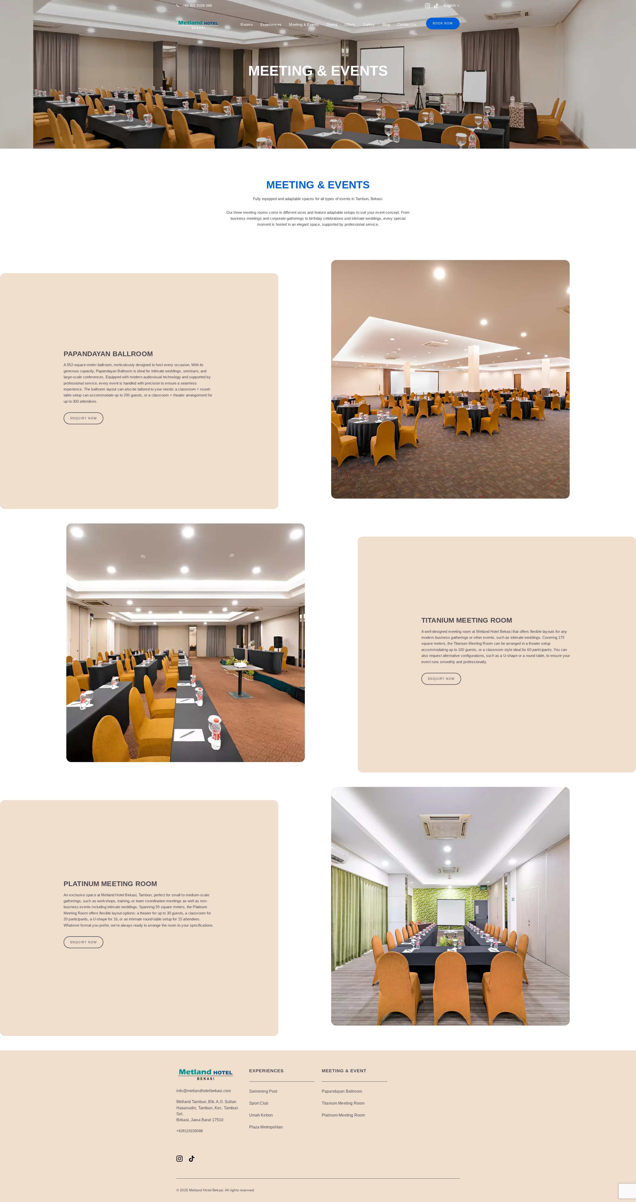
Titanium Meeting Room (343, 1103)
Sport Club (259, 1103)
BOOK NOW (443, 23)
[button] (452, 5)
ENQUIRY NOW (83, 418)
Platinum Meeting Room (343, 1115)
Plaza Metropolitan (266, 1127)
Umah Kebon (261, 1115)
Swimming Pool (263, 1091)
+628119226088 (189, 1131)
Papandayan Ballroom (342, 1091)
